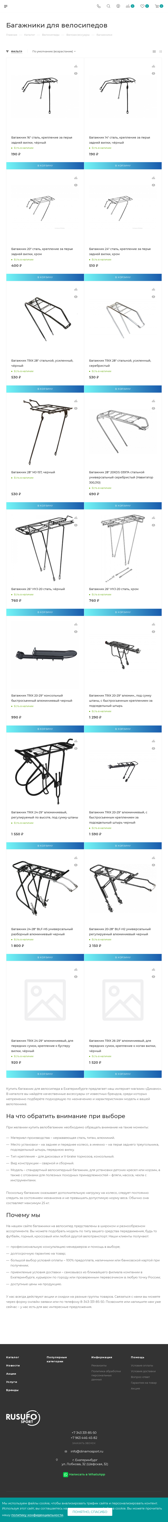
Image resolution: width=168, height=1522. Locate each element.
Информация (101, 1357)
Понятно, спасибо (90, 1512)
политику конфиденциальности (37, 1515)
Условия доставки (143, 1371)
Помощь (137, 1357)
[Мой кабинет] (118, 6)
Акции (11, 1373)
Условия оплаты (142, 1365)
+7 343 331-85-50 (84, 1433)
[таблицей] (160, 51)
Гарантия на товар (144, 1382)
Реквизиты (99, 1365)
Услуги (11, 1381)
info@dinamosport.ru (87, 1451)
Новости (13, 1365)
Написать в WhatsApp (87, 1474)
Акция (135, 1388)
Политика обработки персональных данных (106, 1375)
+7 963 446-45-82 (84, 1438)
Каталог (12, 1357)
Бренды (12, 1390)
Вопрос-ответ (140, 1377)
